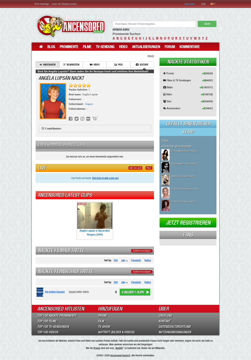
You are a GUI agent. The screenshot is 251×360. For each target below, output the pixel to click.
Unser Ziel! (190, 4)
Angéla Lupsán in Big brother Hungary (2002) (95, 232)
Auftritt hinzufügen (142, 250)
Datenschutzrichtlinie (175, 327)
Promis (97, 348)
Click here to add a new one (105, 178)
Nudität (119, 348)
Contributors (53, 128)
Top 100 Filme (46, 321)
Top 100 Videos (47, 332)
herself (72, 291)
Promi (102, 316)
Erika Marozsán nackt (184, 150)
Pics (120, 64)
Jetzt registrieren (188, 222)
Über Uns (165, 316)
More (149, 168)
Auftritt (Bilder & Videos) (116, 332)
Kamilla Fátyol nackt (183, 176)
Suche (207, 23)
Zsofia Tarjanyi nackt (183, 201)
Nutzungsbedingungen (175, 332)
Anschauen (49, 64)
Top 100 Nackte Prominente (56, 316)
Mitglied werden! (69, 4)
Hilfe (203, 4)
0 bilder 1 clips (133, 292)
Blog (51, 47)
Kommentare (190, 47)
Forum (170, 47)
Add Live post (135, 168)
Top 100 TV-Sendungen (53, 327)
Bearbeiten (73, 64)
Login (54, 4)
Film (101, 321)
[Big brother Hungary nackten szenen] (40, 292)
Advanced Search (121, 29)
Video (123, 47)
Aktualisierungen (146, 47)
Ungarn (89, 104)
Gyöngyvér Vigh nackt (184, 163)
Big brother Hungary (55, 291)
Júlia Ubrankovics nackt (185, 188)
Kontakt (164, 321)
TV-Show (104, 327)
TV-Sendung (105, 47)
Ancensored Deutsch (120, 355)
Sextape (144, 64)
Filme (87, 47)
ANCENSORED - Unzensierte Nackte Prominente (71, 26)
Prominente (69, 47)
